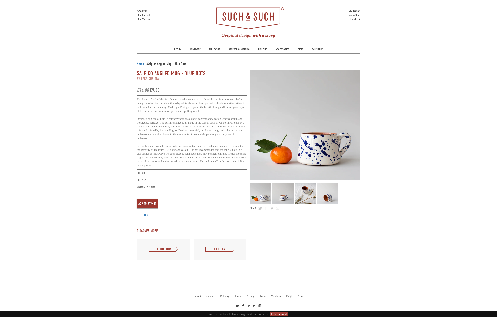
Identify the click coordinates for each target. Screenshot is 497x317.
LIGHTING (262, 49)
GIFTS (300, 49)
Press (300, 296)
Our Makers (143, 19)
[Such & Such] (248, 22)
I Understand (279, 314)
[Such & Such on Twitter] (238, 306)
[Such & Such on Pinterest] (249, 306)
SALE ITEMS (317, 49)
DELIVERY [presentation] (142, 180)
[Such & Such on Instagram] (260, 306)
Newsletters (354, 15)
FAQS (289, 296)
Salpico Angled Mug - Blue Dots (166, 64)
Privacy (250, 296)
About (197, 296)
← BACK (143, 215)
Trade (263, 296)
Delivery (224, 296)
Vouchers (276, 296)
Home (140, 64)
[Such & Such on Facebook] (244, 306)
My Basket (354, 11)
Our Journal (143, 15)
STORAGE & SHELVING (239, 49)
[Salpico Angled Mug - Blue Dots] (305, 125)
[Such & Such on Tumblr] (254, 306)
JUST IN (177, 49)
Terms (238, 296)
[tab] (192, 173)
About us (142, 11)
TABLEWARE (214, 49)
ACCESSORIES (282, 49)
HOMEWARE (195, 49)
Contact (210, 296)
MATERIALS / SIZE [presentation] (146, 187)
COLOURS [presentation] (141, 173)
